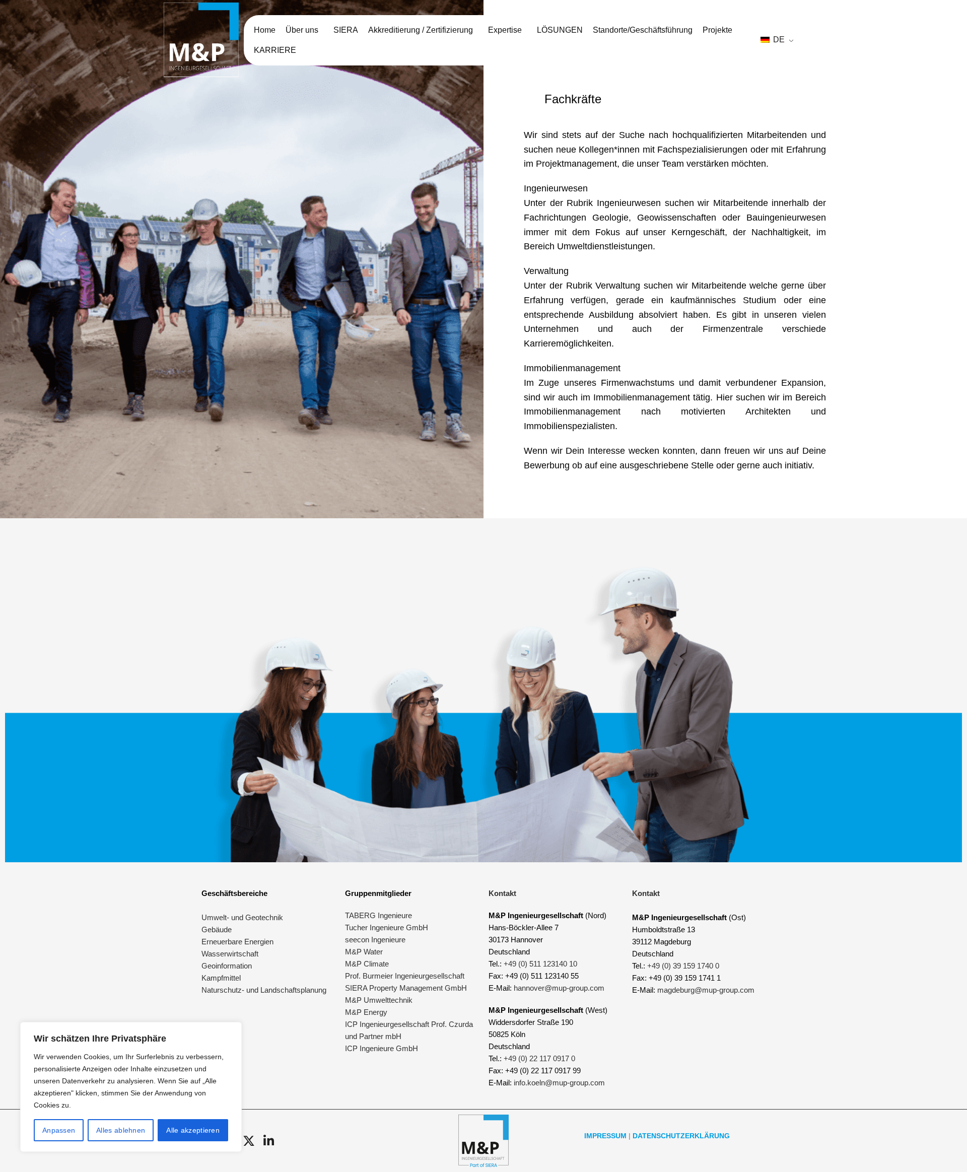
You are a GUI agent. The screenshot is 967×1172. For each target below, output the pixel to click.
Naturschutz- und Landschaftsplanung (263, 990)
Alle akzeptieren (193, 1130)
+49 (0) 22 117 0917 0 (539, 1058)
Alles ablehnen (120, 1130)
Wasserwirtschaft (229, 953)
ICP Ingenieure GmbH (381, 1048)
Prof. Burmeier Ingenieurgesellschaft (404, 976)
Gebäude (216, 929)
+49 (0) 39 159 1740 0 (683, 965)
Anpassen (58, 1130)
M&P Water (364, 951)
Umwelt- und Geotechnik (242, 917)
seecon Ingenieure (375, 939)
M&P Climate (367, 963)
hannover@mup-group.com (559, 988)
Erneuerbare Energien (237, 941)
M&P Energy (367, 1012)
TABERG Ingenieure (378, 915)
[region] (131, 1087)
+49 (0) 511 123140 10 (540, 963)
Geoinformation (226, 965)
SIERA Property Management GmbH (406, 988)
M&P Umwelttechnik (380, 1000)
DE (778, 39)
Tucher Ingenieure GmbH (386, 927)
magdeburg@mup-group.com (705, 990)
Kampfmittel (221, 978)
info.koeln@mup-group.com (559, 1082)
